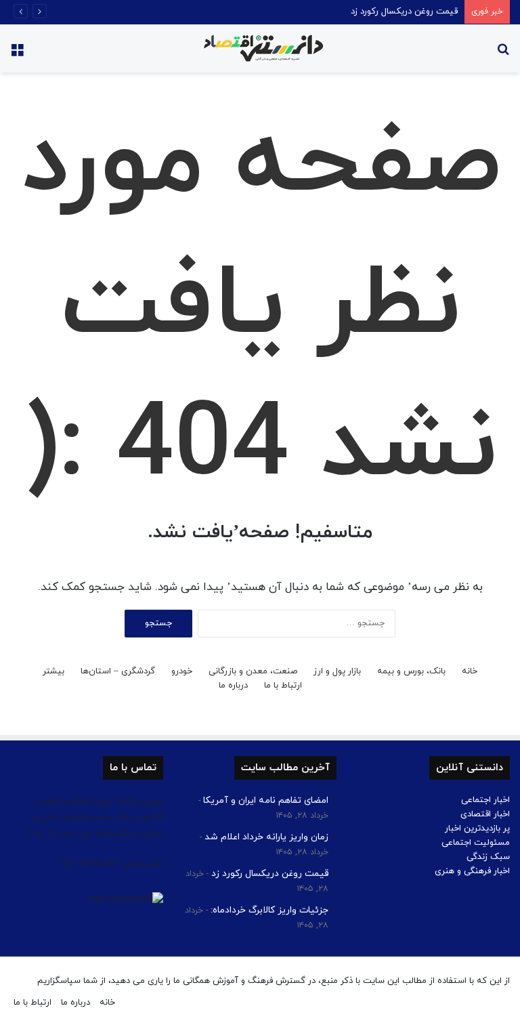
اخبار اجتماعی (485, 800)
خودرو (181, 671)
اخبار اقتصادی (485, 814)
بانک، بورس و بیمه (411, 671)
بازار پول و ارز (337, 671)
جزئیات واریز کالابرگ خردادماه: (269, 910)
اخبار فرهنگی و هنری (472, 871)
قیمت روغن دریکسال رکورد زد (404, 11)
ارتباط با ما (283, 685)
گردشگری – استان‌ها (118, 671)
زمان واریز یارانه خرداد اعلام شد (266, 837)
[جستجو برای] (503, 54)
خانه (469, 671)
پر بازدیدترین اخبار (477, 828)
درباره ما (233, 685)
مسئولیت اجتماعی (475, 843)
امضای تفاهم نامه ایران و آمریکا (265, 800)
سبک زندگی (488, 857)
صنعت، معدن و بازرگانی (253, 671)
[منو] (17, 54)
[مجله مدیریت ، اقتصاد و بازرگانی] (260, 48)
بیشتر (53, 671)
